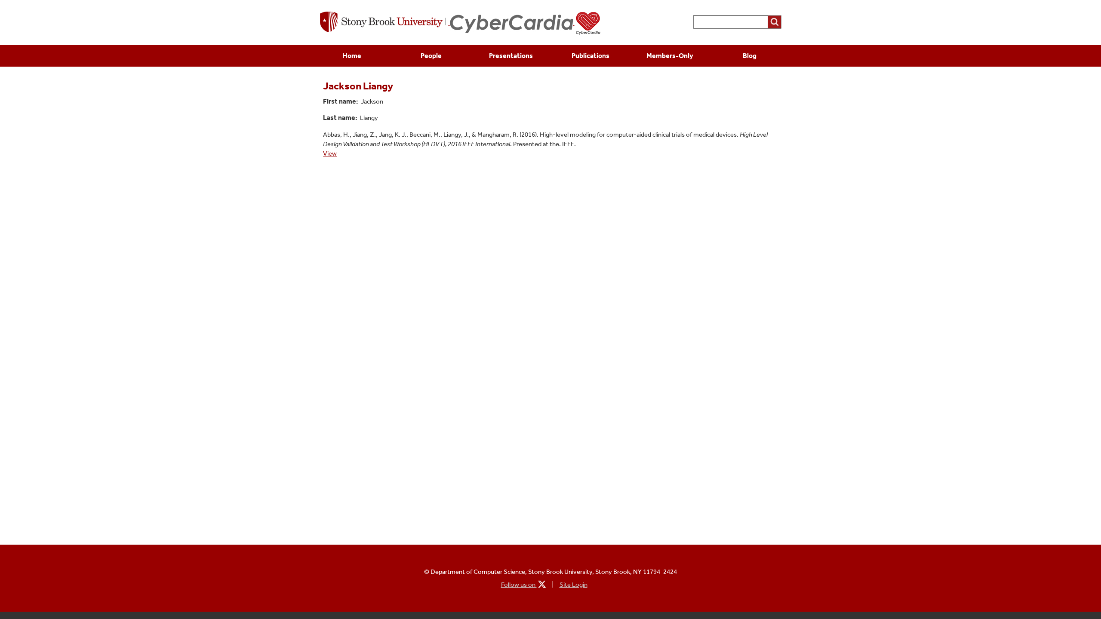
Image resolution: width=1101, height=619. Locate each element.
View (330, 153)
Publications (590, 56)
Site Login (573, 584)
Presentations (511, 56)
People (431, 56)
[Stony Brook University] (385, 23)
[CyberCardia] (525, 23)
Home (351, 56)
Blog (750, 56)
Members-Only (669, 56)
